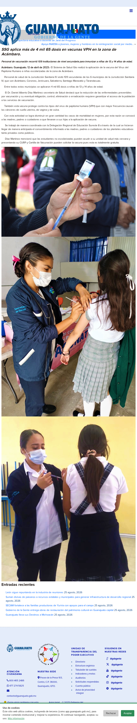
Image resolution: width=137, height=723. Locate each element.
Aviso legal (54, 702)
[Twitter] (59, 32)
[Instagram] (64, 32)
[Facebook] (54, 32)
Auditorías (80, 678)
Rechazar (111, 713)
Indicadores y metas (85, 674)
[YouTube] (70, 32)
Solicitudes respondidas (87, 682)
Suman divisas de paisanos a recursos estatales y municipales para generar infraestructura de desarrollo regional (68, 597)
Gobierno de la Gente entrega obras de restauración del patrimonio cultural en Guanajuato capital (59, 610)
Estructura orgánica (85, 666)
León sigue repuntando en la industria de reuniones (34, 592)
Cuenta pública (82, 686)
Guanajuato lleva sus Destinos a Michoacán (30, 615)
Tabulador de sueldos (86, 670)
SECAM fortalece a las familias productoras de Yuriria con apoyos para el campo (50, 605)
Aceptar (128, 713)
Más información (16, 718)
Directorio (80, 662)
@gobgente (115, 659)
